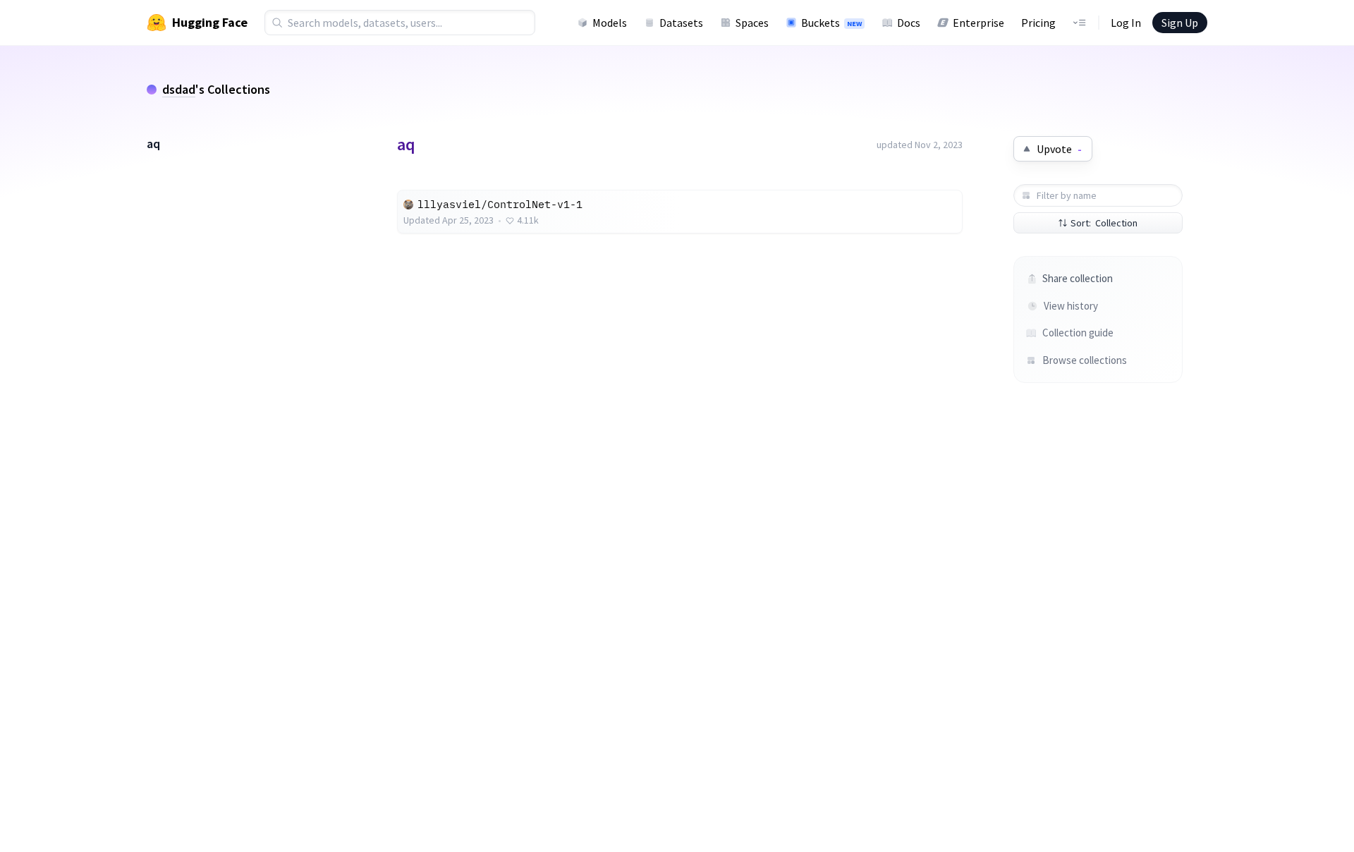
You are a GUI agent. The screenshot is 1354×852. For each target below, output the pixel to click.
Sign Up (1179, 23)
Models (609, 23)
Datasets (681, 23)
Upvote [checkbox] (1059, 149)
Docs (908, 23)
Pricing (1038, 23)
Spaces (752, 23)
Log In (1126, 23)
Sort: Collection (1104, 223)
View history (1071, 305)
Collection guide (1078, 332)
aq (153, 144)
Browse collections (1084, 360)
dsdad (178, 89)
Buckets (831, 23)
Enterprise (978, 23)
